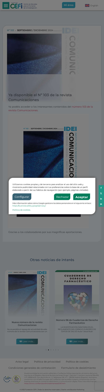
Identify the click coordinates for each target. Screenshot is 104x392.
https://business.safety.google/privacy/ (29, 206)
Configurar (22, 196)
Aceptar (81, 197)
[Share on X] (101, 193)
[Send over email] (101, 204)
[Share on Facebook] (101, 188)
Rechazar (62, 197)
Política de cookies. (21, 210)
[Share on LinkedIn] (101, 198)
